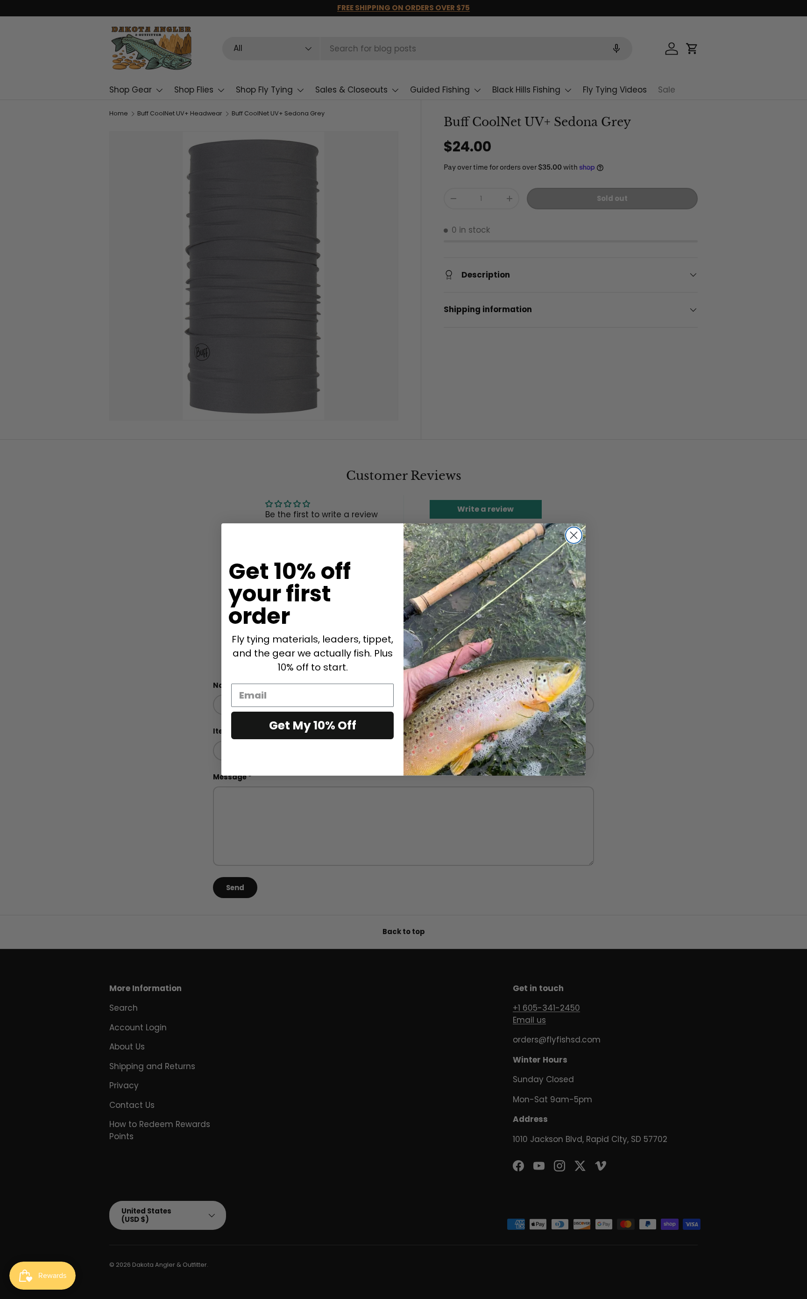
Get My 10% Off (312, 725)
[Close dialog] (574, 535)
